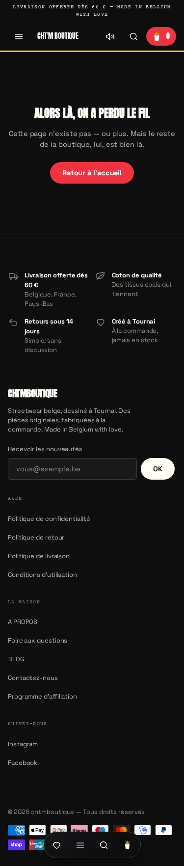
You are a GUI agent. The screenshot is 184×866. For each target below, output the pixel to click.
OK (157, 468)
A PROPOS (22, 622)
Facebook (22, 762)
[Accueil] (57, 845)
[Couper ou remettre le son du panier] (110, 36)
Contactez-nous (33, 678)
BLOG (16, 659)
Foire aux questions (37, 640)
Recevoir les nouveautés (45, 449)
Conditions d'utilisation (42, 574)
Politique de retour (36, 537)
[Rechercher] (133, 36)
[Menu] (18, 36)
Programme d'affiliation (42, 696)
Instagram (23, 744)
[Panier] (127, 845)
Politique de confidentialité (49, 518)
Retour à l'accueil (92, 172)
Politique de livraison (39, 556)
